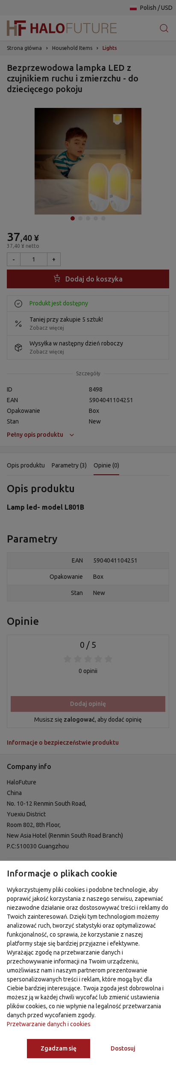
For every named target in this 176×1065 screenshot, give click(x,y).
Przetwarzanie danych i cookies (49, 1024)
